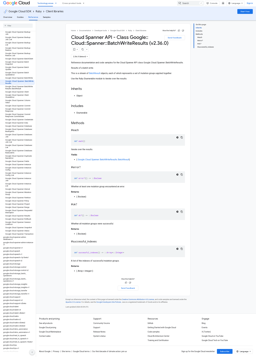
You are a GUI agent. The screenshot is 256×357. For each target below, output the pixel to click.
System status (99, 336)
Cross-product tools (71, 3)
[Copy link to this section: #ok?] (79, 204)
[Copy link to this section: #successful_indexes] (99, 241)
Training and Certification (158, 340)
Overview (7, 17)
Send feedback (175, 37)
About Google (45, 351)
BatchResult (94, 73)
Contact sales (45, 336)
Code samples (154, 332)
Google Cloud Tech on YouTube (215, 340)
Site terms (66, 351)
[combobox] (190, 3)
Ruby (39, 11)
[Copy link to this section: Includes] (86, 106)
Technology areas (45, 3)
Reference (33, 17)
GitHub (150, 323)
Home (73, 31)
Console (213, 3)
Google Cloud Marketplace (50, 332)
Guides (20, 17)
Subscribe (224, 351)
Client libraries (54, 11)
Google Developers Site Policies (108, 302)
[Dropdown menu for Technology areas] (56, 3)
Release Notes (99, 332)
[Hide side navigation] (32, 352)
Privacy (56, 351)
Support (96, 327)
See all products (46, 323)
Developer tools (101, 31)
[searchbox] (18, 26)
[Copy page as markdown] (82, 49)
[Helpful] (179, 31)
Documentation (85, 31)
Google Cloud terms (81, 351)
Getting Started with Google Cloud (162, 327)
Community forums (101, 323)
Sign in (250, 3)
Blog (203, 323)
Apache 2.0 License (73, 302)
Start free (245, 11)
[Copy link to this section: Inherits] (84, 89)
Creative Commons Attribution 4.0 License (138, 299)
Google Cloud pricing (47, 327)
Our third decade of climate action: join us (109, 351)
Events (204, 327)
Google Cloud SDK (20, 11)
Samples (47, 17)
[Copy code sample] (182, 137)
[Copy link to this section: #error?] (83, 167)
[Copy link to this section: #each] (81, 130)
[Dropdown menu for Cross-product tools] (84, 3)
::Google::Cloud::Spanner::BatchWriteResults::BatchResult (103, 159)
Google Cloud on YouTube (212, 336)
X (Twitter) (206, 332)
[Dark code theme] (177, 137)
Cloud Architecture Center (158, 336)
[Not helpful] (183, 31)
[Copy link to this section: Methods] (87, 123)
